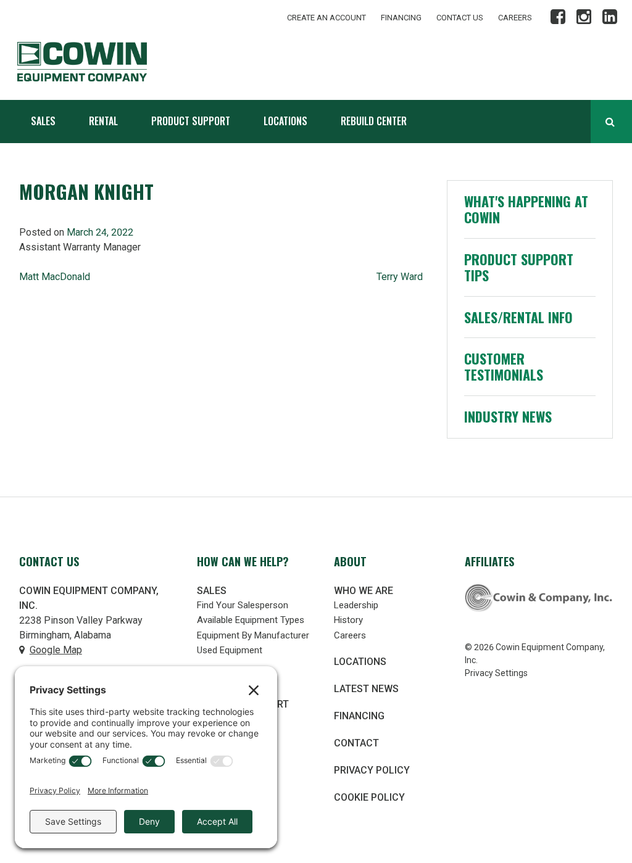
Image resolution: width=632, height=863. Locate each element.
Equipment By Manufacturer (253, 635)
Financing (401, 17)
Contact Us (459, 17)
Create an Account (326, 17)
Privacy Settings (496, 673)
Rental (103, 121)
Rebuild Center (374, 121)
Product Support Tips (518, 267)
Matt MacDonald (54, 277)
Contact (356, 743)
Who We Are (363, 591)
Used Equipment (229, 650)
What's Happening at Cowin (526, 209)
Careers (515, 17)
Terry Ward (399, 277)
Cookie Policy (369, 797)
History (348, 620)
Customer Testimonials (503, 366)
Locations (285, 121)
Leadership (356, 605)
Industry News (508, 416)
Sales (43, 121)
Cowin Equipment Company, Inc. (103, 61)
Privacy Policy (372, 770)
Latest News (366, 689)
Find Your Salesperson (242, 605)
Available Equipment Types (250, 620)
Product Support (190, 121)
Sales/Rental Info (518, 317)
